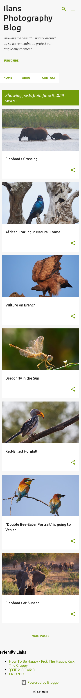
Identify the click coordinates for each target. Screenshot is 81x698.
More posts (40, 635)
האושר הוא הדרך (22, 669)
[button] (73, 170)
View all (11, 101)
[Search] (64, 9)
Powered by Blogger (43, 682)
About (27, 77)
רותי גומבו (16, 674)
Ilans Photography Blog (28, 18)
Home (8, 77)
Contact (49, 77)
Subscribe (11, 60)
